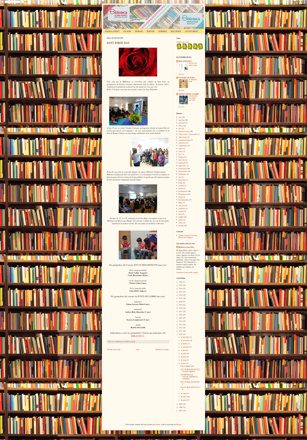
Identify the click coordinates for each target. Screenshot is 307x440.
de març (184, 393)
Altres (180, 126)
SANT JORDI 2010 (187, 366)
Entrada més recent (113, 349)
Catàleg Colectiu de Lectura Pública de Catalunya (187, 236)
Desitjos (181, 157)
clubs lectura (182, 137)
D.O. (180, 154)
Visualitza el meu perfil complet (187, 272)
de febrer (184, 396)
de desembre (185, 337)
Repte (180, 202)
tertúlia (180, 217)
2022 (181, 295)
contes (180, 148)
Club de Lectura (183, 131)
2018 (181, 308)
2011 (181, 331)
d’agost (183, 350)
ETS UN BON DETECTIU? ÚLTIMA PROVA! (190, 370)
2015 (181, 318)
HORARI (139, 31)
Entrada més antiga (162, 349)
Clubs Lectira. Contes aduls (187, 134)
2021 (181, 298)
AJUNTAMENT (191, 31)
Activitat (181, 120)
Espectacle (182, 163)
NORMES (163, 31)
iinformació (182, 174)
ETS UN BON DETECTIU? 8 (190, 388)
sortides (181, 211)
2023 (181, 292)
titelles (180, 220)
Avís (179, 128)
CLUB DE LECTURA (187, 77)
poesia (180, 188)
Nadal (180, 183)
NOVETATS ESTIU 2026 (193, 64)
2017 (181, 311)
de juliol (184, 353)
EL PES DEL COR (193, 80)
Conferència (182, 145)
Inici (137, 349)
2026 (181, 282)
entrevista (181, 160)
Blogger (178, 424)
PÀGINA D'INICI (112, 31)
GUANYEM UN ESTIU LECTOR (193, 98)
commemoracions (184, 140)
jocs (179, 177)
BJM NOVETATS (185, 61)
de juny (183, 357)
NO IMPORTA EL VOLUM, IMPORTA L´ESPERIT (189, 377)
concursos (181, 143)
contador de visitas (182, 42)
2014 (181, 321)
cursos (180, 151)
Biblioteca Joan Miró (186, 247)
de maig (184, 360)
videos (180, 222)
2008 (181, 407)
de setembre (185, 347)
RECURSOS (176, 31)
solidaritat (181, 208)
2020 (181, 301)
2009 (181, 404)
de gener (184, 400)
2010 (181, 334)
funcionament (183, 171)
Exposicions (182, 168)
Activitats (181, 123)
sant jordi (181, 205)
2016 (181, 314)
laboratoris (182, 180)
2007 (181, 410)
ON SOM (127, 31)
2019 (181, 305)
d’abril (183, 363)
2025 (181, 285)
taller (180, 214)
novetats (181, 185)
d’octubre (184, 343)
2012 (181, 328)
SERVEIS (150, 31)
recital (180, 197)
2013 (181, 324)
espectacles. (182, 165)
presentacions (182, 191)
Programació (182, 194)
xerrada (180, 225)
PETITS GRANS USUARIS (189, 94)
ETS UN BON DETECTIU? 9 (190, 383)
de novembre (185, 340)
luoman (157, 424)
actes (180, 117)
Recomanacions (183, 200)
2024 (181, 288)
